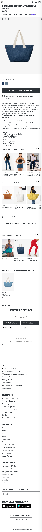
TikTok (4, 483)
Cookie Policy (7, 382)
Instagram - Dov (8, 469)
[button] (2, 2)
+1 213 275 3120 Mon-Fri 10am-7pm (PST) (11, 369)
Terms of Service (8, 377)
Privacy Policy (7, 380)
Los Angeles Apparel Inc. (23, 529)
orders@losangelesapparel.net (15, 374)
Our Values (6, 428)
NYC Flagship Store (9, 445)
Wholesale (6, 439)
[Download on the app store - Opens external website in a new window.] (9, 507)
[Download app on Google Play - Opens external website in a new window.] (24, 507)
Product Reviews (8, 474)
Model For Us (7, 456)
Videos (4, 433)
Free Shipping (7, 412)
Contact (5, 436)
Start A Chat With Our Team (12, 385)
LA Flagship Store (8, 448)
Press (4, 431)
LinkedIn (5, 480)
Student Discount (8, 418)
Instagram (29, 224)
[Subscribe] (37, 494)
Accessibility (6, 388)
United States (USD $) (19, 520)
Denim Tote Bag (19, 260)
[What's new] (36, 2)
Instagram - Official (9, 466)
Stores (4, 442)
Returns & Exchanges (10, 398)
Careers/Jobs (6, 453)
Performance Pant (32, 260)
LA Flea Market (7, 450)
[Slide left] (18, 72)
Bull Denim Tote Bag (19, 207)
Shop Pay (5, 404)
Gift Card (5, 415)
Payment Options (8, 401)
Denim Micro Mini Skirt (19, 174)
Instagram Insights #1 (10, 472)
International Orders (9, 409)
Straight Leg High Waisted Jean (7, 174)
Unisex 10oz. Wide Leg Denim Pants (32, 174)
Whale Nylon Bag (7, 259)
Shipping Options (8, 407)
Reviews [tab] (6, 328)
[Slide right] (23, 72)
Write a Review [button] (13, 323)
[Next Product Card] (38, 149)
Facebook (5, 477)
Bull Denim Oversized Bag (31, 207)
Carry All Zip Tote (7, 207)
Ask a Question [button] (31, 323)
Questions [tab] (19, 328)
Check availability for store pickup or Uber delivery (18, 97)
